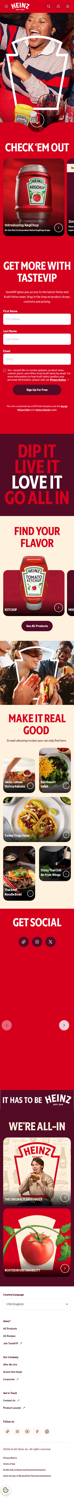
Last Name (10, 331)
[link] (37, 119)
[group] (37, 1020)
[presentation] (64, 1025)
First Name (10, 311)
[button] (6, 6)
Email (6, 351)
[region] (37, 1020)
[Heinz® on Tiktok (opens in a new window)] (24, 942)
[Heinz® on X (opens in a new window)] (50, 942)
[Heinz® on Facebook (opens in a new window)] (37, 1431)
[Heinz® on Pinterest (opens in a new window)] (47, 1431)
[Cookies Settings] (6, 1490)
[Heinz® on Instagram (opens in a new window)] (37, 942)
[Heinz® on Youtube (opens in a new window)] (27, 1431)
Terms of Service (43, 410)
